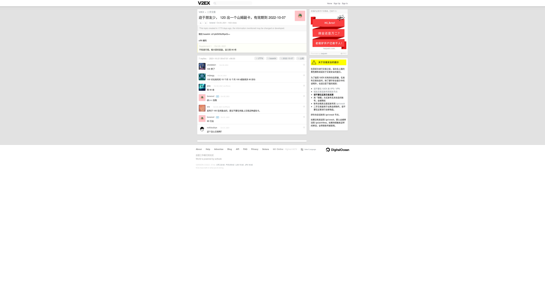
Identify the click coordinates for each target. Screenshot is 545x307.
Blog (229, 149)
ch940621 (211, 64)
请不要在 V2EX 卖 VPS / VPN (327, 88)
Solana (265, 149)
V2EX (201, 11)
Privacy (254, 149)
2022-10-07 (287, 58)
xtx (208, 106)
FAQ (245, 149)
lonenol (212, 22)
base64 (272, 58)
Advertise (218, 149)
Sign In (345, 3)
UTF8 (260, 58)
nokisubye (212, 127)
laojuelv (324, 53)
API (237, 149)
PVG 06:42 (230, 164)
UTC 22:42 (220, 164)
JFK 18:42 (249, 164)
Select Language (309, 149)
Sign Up (337, 3)
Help (208, 149)
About (199, 149)
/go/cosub (340, 103)
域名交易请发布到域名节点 (326, 91)
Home (329, 3)
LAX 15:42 (240, 164)
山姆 (301, 58)
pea (208, 85)
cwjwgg (210, 75)
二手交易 (211, 11)
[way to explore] (204, 3)
